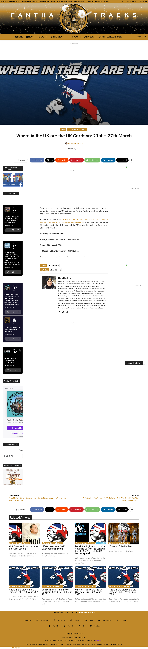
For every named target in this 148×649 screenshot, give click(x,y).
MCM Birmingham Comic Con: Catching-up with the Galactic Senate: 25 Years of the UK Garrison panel (90, 550)
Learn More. (99, 640)
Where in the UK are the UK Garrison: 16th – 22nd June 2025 (122, 592)
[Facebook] (119, 1)
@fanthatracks (88, 612)
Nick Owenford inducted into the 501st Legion (23, 547)
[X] (143, 1)
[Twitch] (141, 1)
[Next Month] (21, 450)
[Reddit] (127, 1)
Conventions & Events (77, 129)
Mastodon (16, 648)
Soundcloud (107, 620)
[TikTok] (135, 1)
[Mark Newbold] (66, 143)
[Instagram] (122, 1)
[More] (131, 160)
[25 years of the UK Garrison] (123, 533)
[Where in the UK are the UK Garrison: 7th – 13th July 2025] (24, 577)
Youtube (97, 626)
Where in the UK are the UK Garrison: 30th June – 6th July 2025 (57, 592)
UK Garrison (53, 265)
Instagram (44, 620)
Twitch (70, 626)
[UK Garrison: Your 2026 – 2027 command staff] (57, 533)
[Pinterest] (125, 1)
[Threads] (67, 311)
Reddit (77, 620)
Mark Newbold (77, 143)
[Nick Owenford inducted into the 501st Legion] (24, 533)
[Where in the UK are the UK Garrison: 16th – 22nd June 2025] (123, 577)
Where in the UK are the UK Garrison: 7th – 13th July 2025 (24, 590)
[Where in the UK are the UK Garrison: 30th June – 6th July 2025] (57, 577)
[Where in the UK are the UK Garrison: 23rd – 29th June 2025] (90, 577)
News (63, 129)
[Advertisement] (74, 49)
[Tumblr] (138, 1)
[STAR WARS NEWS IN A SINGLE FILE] (74, 18)
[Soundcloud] (133, 1)
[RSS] (130, 1)
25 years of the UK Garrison (122, 546)
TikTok (124, 620)
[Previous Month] (19, 450)
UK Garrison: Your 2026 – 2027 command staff (54, 547)
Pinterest (61, 620)
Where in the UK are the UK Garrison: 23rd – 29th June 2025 (88, 592)
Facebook (27, 620)
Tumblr (55, 626)
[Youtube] (146, 1)
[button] (142, 37)
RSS (91, 620)
